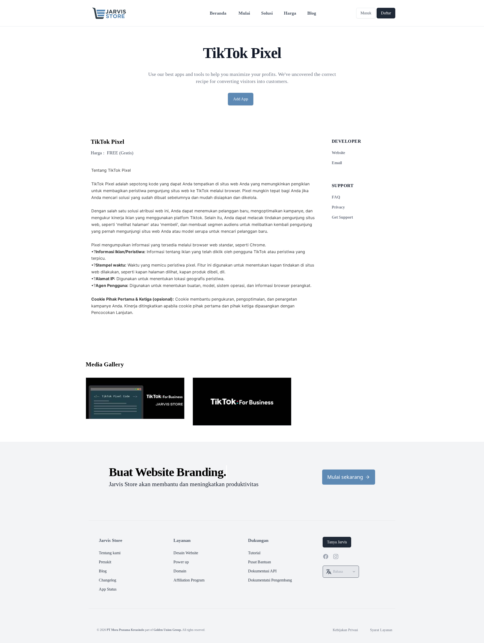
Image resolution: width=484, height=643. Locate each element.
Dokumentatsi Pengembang (270, 580)
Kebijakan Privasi (345, 630)
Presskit (105, 562)
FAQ (336, 197)
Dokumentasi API (262, 571)
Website (338, 153)
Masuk (365, 13)
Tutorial (254, 553)
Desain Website (185, 553)
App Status (107, 589)
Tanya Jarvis (337, 542)
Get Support (342, 217)
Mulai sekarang (345, 477)
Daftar (386, 13)
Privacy (338, 207)
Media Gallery (105, 364)
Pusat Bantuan (259, 562)
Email (337, 163)
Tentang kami (109, 553)
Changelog (107, 580)
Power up (181, 562)
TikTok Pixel (107, 141)
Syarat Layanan (381, 630)
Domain (179, 571)
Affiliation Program (188, 580)
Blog (103, 571)
